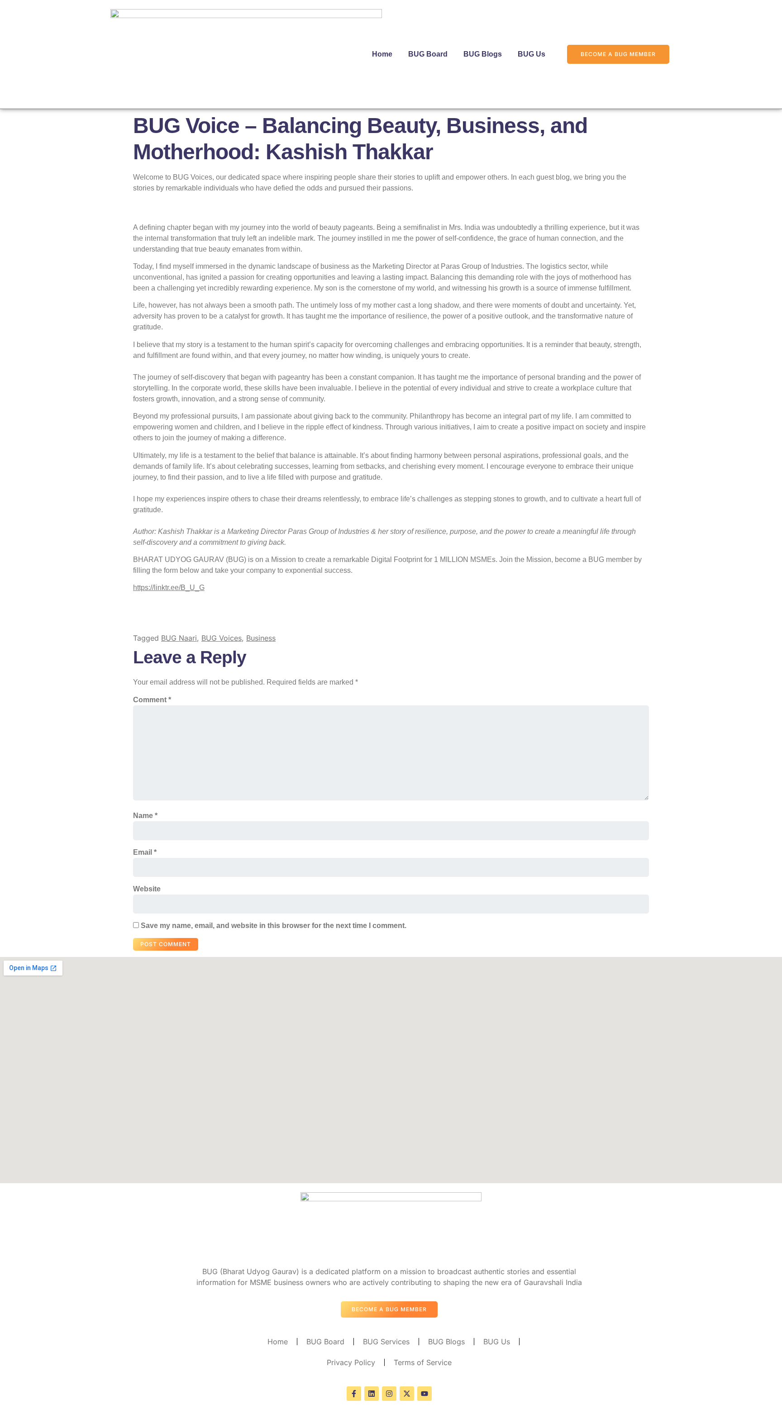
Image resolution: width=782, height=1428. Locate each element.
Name (145, 815)
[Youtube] (424, 1393)
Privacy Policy (351, 1362)
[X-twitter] (407, 1393)
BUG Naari (179, 638)
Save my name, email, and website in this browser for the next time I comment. (273, 925)
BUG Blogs (482, 54)
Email (145, 852)
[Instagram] (389, 1393)
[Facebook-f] (354, 1393)
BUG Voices (221, 638)
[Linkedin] (371, 1393)
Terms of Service (423, 1362)
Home (382, 54)
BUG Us (531, 54)
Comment (152, 700)
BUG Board (428, 54)
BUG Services (386, 1341)
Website (147, 889)
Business (261, 638)
